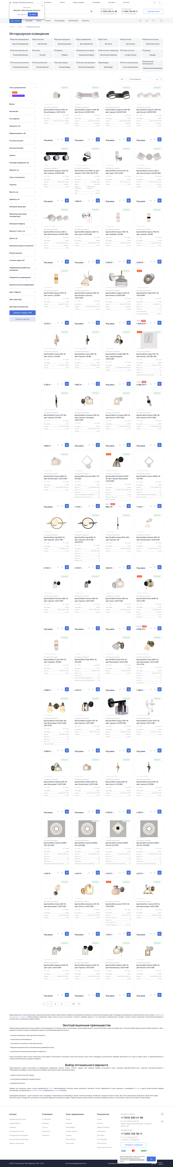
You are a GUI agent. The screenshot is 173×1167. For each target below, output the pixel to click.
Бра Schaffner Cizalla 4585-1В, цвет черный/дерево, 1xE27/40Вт (117, 356)
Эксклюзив (70, 1143)
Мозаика (12, 1127)
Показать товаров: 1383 (22, 313)
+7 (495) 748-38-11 (129, 11)
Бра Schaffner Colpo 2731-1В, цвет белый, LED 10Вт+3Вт (147, 355)
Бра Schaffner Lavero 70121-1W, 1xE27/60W (118, 905)
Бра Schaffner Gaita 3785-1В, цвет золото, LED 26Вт (117, 783)
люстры (136, 1088)
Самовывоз (96, 2)
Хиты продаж (71, 1139)
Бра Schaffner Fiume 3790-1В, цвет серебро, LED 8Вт (55, 660)
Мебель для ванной (16, 1143)
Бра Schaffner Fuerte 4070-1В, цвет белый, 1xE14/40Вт (148, 722)
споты (51, 1088)
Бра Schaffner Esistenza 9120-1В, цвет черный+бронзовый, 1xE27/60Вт (117, 478)
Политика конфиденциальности (75, 1163)
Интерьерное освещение (18, 1135)
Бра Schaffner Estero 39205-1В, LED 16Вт (148, 477)
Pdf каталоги (73, 20)
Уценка (68, 1135)
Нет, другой (22, 14)
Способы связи (154, 11)
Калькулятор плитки (104, 1147)
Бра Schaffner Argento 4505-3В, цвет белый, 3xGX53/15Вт (148, 111)
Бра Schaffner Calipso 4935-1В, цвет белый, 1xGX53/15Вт (117, 294)
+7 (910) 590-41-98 (108, 11)
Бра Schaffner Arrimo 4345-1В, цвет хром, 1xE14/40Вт (117, 172)
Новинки (69, 1123)
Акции (38, 20)
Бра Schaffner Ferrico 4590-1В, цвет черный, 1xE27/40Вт (86, 599)
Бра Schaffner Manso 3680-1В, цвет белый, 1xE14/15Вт (148, 966)
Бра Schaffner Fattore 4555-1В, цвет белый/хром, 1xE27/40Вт (148, 538)
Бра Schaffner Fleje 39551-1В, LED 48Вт (86, 660)
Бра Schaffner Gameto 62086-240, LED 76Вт (55, 844)
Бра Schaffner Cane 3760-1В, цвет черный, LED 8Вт (86, 355)
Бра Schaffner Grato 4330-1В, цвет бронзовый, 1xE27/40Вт (55, 905)
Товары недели (71, 1131)
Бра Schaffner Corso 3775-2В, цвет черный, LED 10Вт (55, 416)
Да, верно (32, 14)
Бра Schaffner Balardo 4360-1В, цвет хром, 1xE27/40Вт (87, 233)
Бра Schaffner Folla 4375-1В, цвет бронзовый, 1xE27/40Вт (117, 660)
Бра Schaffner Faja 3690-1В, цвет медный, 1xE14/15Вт (54, 538)
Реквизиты (46, 1131)
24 (73, 1004)
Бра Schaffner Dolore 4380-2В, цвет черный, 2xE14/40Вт (148, 416)
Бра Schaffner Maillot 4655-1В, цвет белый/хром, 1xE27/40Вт (117, 966)
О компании (47, 2)
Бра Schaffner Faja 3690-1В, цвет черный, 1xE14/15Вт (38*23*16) (85, 539)
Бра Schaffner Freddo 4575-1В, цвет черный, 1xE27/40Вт (86, 722)
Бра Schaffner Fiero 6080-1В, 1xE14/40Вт (147, 599)
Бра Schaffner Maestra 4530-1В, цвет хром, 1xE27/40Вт (56, 966)
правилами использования (137, 1160)
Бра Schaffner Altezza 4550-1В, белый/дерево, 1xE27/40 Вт (56, 111)
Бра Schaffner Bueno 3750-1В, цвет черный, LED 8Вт (147, 233)
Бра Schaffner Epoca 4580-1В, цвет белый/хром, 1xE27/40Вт (55, 477)
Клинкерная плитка (16, 1131)
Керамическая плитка (17, 1119)
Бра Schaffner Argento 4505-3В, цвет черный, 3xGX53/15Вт (56, 172)
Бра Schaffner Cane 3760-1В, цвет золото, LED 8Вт (55, 355)
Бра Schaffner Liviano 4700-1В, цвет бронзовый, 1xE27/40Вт (148, 905)
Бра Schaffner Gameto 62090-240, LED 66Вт (86, 844)
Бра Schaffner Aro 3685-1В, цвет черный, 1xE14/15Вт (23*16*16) (87, 172)
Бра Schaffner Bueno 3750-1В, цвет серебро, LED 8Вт (117, 233)
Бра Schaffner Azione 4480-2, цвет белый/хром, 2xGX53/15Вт (148, 172)
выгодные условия (36, 1090)
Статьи (47, 20)
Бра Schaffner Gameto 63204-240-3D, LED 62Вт (147, 844)
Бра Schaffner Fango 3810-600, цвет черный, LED (117, 538)
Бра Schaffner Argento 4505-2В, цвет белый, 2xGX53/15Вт (87, 111)
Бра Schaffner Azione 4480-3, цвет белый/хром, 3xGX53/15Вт (56, 233)
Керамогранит (14, 1123)
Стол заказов (59, 20)
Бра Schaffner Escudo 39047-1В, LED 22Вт (87, 477)
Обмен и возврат (78, 2)
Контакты (126, 2)
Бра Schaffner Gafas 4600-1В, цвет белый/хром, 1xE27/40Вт (86, 783)
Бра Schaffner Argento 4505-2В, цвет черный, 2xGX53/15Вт (118, 111)
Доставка (112, 2)
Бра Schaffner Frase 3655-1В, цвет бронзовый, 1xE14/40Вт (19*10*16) (147, 661)
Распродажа (70, 1127)
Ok (151, 1159)
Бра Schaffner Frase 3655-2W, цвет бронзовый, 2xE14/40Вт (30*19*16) (55, 723)
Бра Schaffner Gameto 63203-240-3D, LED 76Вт (117, 844)
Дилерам (29, 20)
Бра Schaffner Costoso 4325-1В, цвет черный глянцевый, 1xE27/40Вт (87, 417)
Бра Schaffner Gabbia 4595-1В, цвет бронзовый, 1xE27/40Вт (55, 783)
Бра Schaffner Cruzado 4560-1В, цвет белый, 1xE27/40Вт (118, 416)
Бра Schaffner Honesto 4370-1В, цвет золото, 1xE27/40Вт (87, 905)
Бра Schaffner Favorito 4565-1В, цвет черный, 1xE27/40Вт (56, 599)
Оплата (62, 2)
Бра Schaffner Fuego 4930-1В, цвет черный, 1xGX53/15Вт (117, 722)
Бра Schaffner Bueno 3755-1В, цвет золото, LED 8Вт (55, 294)
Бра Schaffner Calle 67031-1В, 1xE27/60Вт (147, 294)
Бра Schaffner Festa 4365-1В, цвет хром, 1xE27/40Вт (117, 599)
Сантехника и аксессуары (19, 1139)
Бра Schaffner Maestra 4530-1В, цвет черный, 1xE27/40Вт (87, 966)
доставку (56, 1090)
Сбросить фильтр (23, 319)
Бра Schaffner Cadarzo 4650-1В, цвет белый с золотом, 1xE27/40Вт (87, 295)
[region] (23, 200)
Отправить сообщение (134, 1145)
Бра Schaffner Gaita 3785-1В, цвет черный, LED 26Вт (147, 783)
